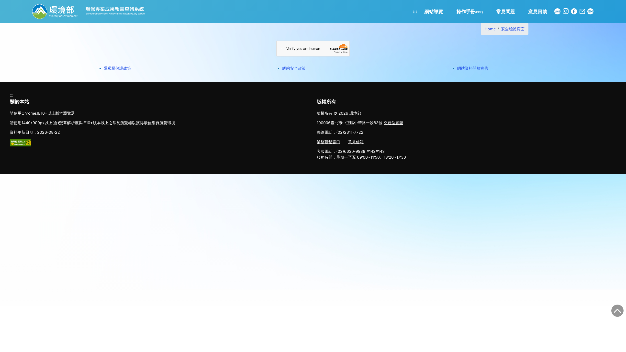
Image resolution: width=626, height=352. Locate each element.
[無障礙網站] (20, 142)
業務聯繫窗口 (328, 141)
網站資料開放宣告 (472, 68)
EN (590, 11)
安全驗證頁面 (513, 28)
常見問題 (505, 11)
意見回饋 (537, 11)
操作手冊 (470, 11)
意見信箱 (356, 141)
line (557, 11)
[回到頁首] (617, 311)
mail (582, 11)
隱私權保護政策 (117, 68)
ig (566, 11)
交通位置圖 (393, 122)
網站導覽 (434, 11)
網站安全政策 (294, 68)
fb (574, 11)
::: (415, 11)
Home (490, 28)
